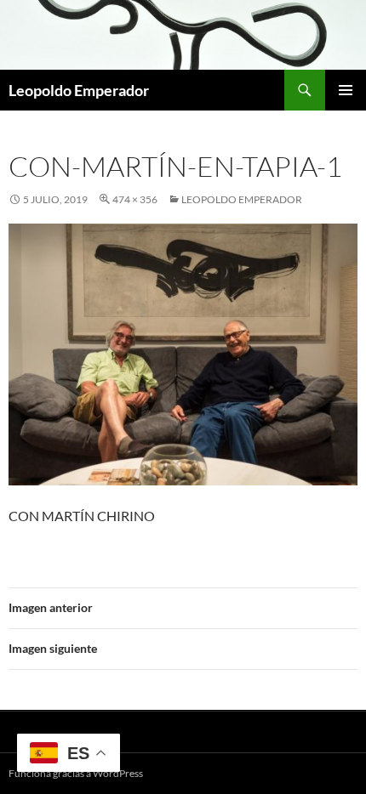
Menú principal (345, 90)
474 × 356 (134, 199)
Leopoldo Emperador (79, 90)
